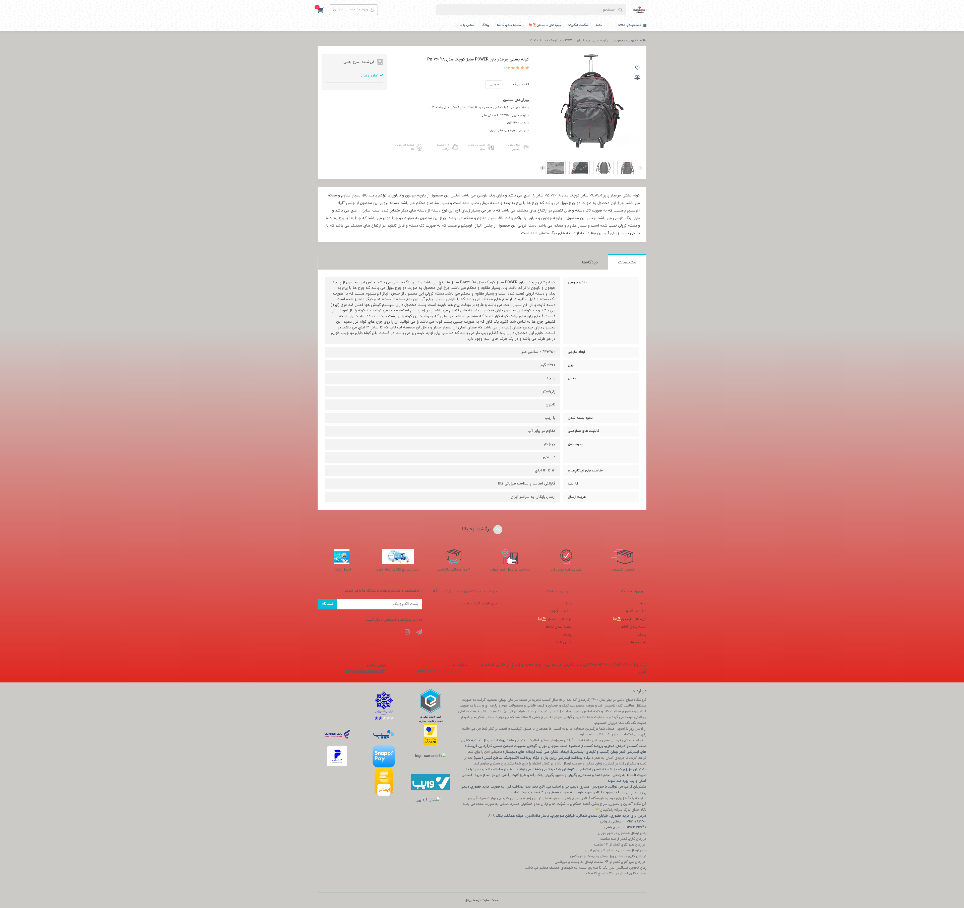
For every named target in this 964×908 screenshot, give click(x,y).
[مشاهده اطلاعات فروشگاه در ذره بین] (428, 800)
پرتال (468, 900)
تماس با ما (467, 25)
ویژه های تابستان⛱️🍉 (544, 25)
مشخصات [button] (627, 262)
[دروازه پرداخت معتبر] (430, 734)
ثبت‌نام (327, 603)
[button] (323, 9)
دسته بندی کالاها (509, 25)
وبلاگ (486, 25)
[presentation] (640, 167)
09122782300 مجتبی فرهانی (623, 821)
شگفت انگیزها (578, 25)
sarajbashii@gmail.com (365, 671)
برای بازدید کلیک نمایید (480, 603)
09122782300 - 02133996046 (440, 671)
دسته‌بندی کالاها (630, 25)
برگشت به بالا (477, 529)
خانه (599, 25)
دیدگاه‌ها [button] (590, 262)
